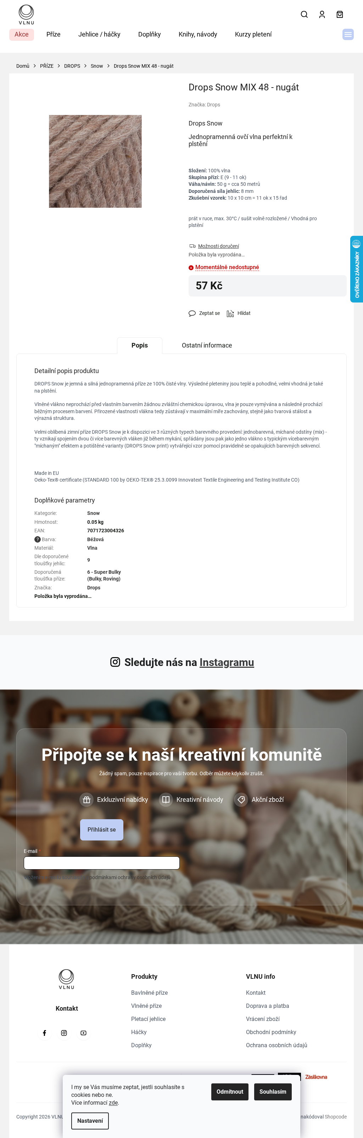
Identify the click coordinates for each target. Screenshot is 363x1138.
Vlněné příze (146, 1006)
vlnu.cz (64, 1033)
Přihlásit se (102, 829)
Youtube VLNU (84, 1033)
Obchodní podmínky (271, 1032)
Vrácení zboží (263, 1019)
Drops (93, 587)
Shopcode (336, 1117)
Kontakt (256, 992)
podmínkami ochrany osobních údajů (130, 877)
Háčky (139, 1032)
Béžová (95, 539)
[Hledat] (304, 14)
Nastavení (90, 1120)
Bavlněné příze (149, 992)
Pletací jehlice (148, 1019)
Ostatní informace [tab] (207, 345)
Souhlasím (272, 1091)
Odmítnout (230, 1091)
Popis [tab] (140, 345)
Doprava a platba (267, 1006)
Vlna (92, 548)
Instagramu (227, 662)
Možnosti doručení (218, 246)
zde (113, 1102)
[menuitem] (21, 35)
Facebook (45, 1033)
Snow (93, 513)
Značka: (204, 104)
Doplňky (141, 1045)
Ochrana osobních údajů (276, 1045)
